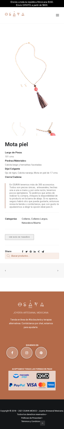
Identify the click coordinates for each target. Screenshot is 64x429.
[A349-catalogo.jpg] (46, 132)
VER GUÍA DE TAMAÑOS (19, 237)
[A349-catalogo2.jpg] (18, 132)
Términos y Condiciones (32, 421)
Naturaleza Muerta (31, 222)
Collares (26, 218)
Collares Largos (39, 218)
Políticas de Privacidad (31, 418)
